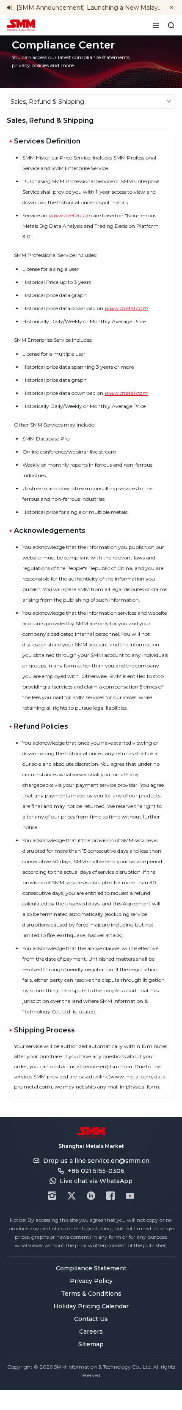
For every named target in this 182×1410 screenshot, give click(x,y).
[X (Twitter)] (71, 1195)
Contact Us (91, 1319)
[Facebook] (110, 1195)
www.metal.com (70, 215)
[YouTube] (130, 1195)
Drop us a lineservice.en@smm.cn (96, 1160)
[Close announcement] (171, 7)
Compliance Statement (91, 1268)
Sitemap (91, 1344)
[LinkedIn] (91, 1195)
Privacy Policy (91, 1281)
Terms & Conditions (91, 1293)
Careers (91, 1331)
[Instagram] (52, 1195)
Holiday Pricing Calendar (91, 1306)
